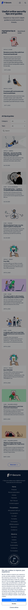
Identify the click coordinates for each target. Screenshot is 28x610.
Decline (14, 603)
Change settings (14, 607)
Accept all (14, 600)
